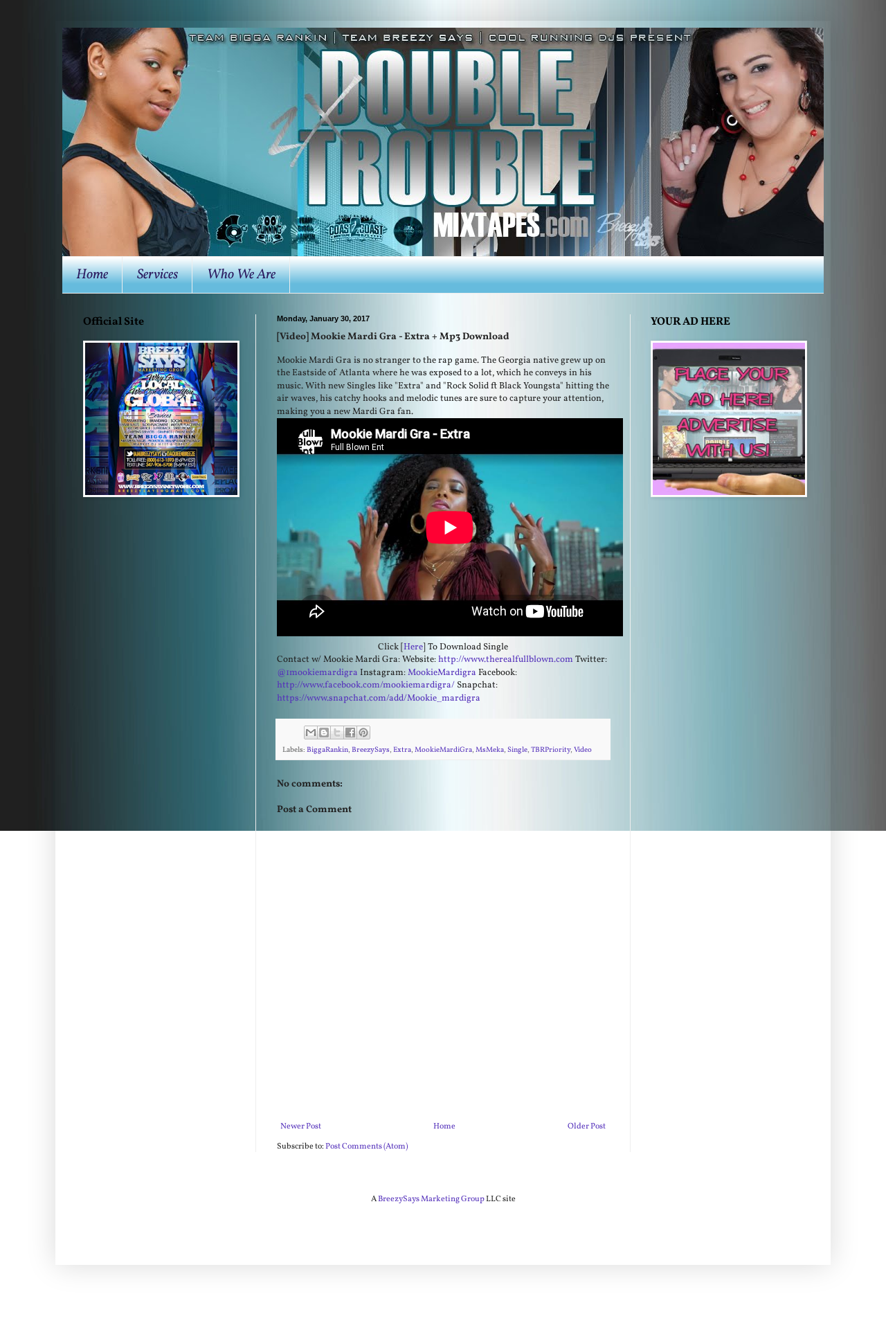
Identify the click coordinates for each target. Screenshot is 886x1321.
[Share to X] (337, 732)
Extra (402, 750)
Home (92, 275)
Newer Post (300, 1126)
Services (157, 275)
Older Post (587, 1126)
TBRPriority (550, 750)
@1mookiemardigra (317, 672)
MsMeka (490, 750)
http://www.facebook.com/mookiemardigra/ (366, 685)
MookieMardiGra (443, 750)
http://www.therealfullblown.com (505, 659)
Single (517, 750)
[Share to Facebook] (350, 732)
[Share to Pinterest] (363, 732)
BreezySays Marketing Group (431, 1199)
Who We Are (241, 275)
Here (413, 647)
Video (583, 750)
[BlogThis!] (324, 732)
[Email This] (311, 732)
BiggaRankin (327, 750)
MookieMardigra (442, 672)
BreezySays (371, 750)
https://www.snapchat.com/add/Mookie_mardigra (378, 698)
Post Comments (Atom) (366, 1146)
